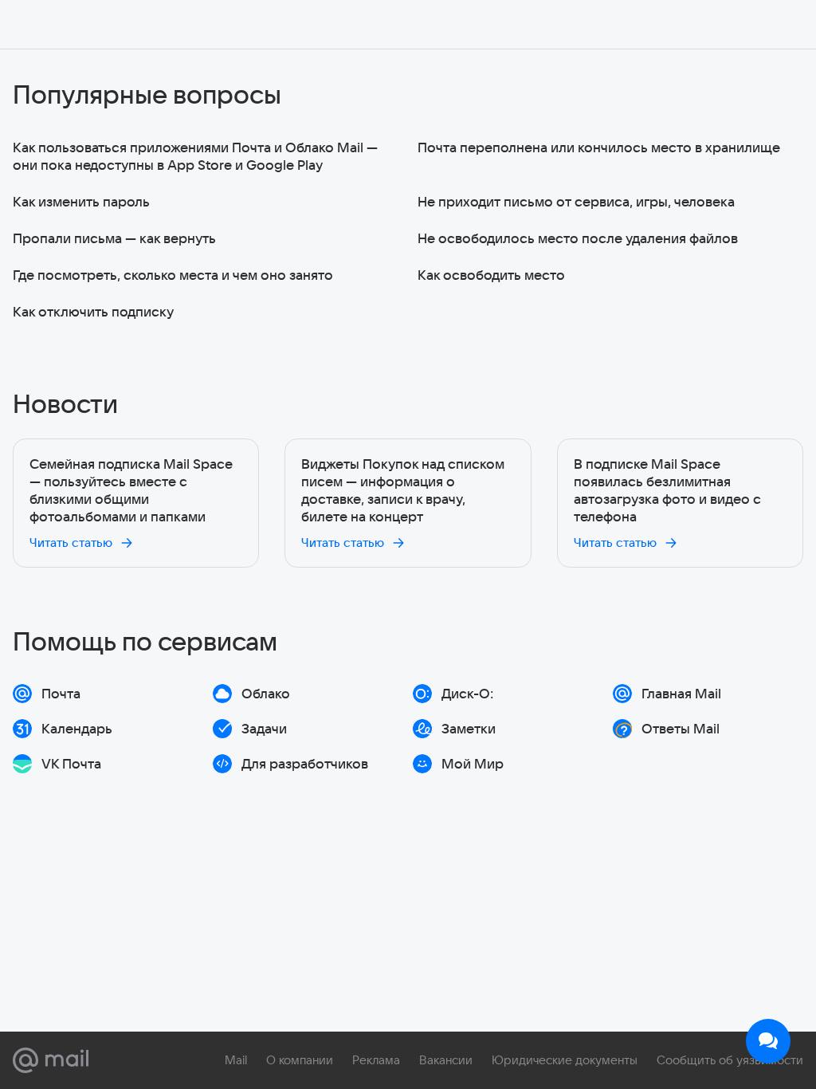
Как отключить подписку (93, 311)
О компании (299, 1059)
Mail (236, 1059)
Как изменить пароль (81, 201)
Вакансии (446, 1059)
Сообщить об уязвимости (730, 1059)
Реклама (376, 1059)
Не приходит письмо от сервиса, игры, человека (576, 201)
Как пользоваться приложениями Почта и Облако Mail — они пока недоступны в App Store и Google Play (195, 156)
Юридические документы (565, 1059)
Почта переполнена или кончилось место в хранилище (599, 147)
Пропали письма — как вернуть (114, 238)
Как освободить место (491, 274)
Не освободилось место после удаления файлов (578, 238)
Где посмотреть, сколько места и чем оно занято (173, 274)
